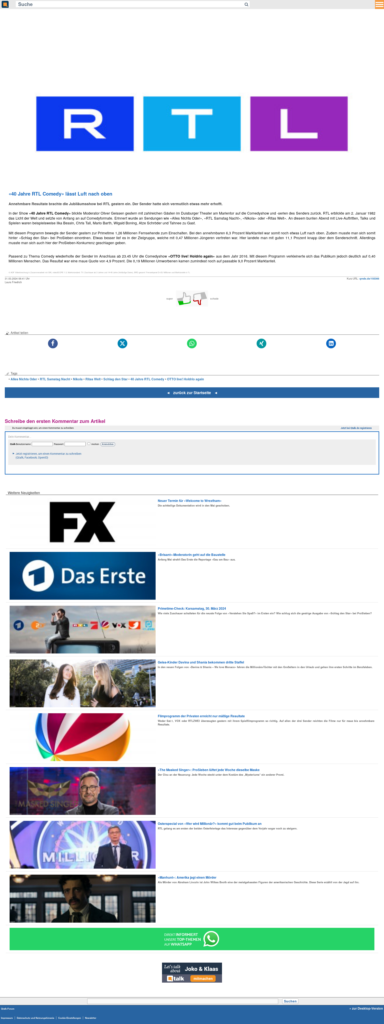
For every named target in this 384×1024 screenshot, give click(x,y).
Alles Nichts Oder (24, 379)
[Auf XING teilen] (261, 343)
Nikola (78, 379)
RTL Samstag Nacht (55, 379)
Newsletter (90, 1017)
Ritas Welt (93, 379)
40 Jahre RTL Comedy (147, 379)
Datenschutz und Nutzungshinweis (35, 1017)
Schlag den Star (115, 379)
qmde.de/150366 (369, 278)
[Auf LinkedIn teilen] (331, 343)
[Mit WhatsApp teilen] (192, 343)
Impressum (7, 1017)
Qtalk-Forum (7, 1008)
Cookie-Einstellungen (69, 1017)
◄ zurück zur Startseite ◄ (192, 392)
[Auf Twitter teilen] (122, 343)
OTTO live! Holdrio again (185, 379)
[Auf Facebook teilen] (53, 343)
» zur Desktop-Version (366, 1008)
